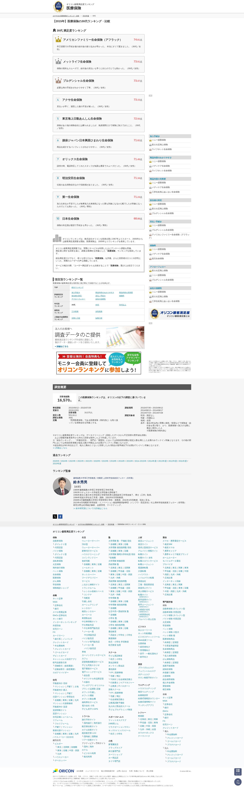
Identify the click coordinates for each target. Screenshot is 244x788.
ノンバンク (68, 639)
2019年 (105, 461)
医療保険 (57, 578)
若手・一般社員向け (149, 653)
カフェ (85, 658)
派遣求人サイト (145, 588)
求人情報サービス (146, 591)
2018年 (113, 461)
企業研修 (142, 643)
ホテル (85, 750)
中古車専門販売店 (92, 628)
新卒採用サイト (145, 600)
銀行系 (58, 639)
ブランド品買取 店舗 (91, 689)
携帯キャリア (171, 551)
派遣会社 (142, 581)
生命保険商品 (169, 649)
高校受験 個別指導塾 (117, 581)
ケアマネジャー (127, 682)
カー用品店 (113, 758)
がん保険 (57, 581)
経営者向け (145, 647)
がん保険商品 (169, 659)
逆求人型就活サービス (148, 547)
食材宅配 (86, 561)
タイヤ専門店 (114, 761)
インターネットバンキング (65, 622)
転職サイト (143, 554)
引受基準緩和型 (171, 646)
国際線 (95, 736)
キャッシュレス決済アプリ (65, 659)
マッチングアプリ (146, 705)
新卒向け (144, 657)
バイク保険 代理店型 (172, 619)
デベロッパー (61, 760)
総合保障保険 (169, 679)
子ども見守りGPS (90, 709)
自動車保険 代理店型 (172, 612)
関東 (156, 719)
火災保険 (57, 564)
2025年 (56, 461)
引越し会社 (87, 601)
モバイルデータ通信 (171, 561)
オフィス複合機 (89, 699)
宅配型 (87, 598)
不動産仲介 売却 (60, 683)
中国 (186, 571)
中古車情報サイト (90, 621)
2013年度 (162, 461)
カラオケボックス (146, 733)
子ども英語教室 (115, 656)
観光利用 (88, 756)
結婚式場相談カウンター (149, 698)
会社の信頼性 (100, 299)
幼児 (112, 659)
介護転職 (142, 571)
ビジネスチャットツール (149, 637)
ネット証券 (58, 598)
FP (111, 672)
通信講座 (112, 669)
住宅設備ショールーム (63, 717)
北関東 (66, 747)
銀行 (57, 609)
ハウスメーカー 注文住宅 (63, 737)
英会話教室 (113, 662)
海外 (92, 746)
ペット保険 (58, 571)
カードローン (59, 635)
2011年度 (183, 461)
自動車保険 (58, 541)
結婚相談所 (143, 695)
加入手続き (76, 293)
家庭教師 (112, 638)
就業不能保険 (169, 666)
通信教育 (112, 631)
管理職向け (145, 650)
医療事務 (119, 672)
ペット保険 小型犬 (171, 632)
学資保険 (57, 584)
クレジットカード (61, 642)
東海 (65, 700)
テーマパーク (144, 736)
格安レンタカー (89, 611)
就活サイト (143, 544)
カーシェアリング (90, 605)
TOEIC (113, 679)
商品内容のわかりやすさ (104, 293)
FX (54, 632)
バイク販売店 (88, 638)
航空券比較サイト (90, 726)
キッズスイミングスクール (119, 730)
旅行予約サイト (89, 719)
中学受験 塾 (113, 598)
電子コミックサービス (92, 672)
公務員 (113, 686)
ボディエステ (144, 674)
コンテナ (88, 594)
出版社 (87, 682)
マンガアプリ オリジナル (93, 685)
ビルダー (59, 743)
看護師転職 (143, 568)
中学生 (121, 635)
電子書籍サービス (90, 668)
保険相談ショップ (61, 588)
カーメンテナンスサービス (94, 655)
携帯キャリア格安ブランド (176, 554)
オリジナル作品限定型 (94, 678)
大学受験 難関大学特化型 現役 (121, 554)
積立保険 (167, 689)
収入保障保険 (171, 656)
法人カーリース (145, 630)
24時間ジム (113, 723)
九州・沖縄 (115, 578)
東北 (59, 747)
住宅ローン (58, 629)
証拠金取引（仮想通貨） (66, 669)
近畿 (71, 700)
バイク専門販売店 (92, 642)
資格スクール (114, 689)
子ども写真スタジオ (91, 665)
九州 (77, 700)
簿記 (118, 676)
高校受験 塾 (113, 564)
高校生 (113, 635)
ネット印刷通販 (145, 633)
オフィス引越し (89, 692)
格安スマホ (170, 547)
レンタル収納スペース (94, 591)
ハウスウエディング (147, 688)
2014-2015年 (140, 461)
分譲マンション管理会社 (64, 697)
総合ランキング (77, 287)
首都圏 (58, 700)
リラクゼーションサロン (119, 727)
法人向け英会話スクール (119, 706)
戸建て (70, 686)
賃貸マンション (60, 713)
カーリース (87, 615)
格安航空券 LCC (89, 733)
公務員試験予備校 (116, 703)
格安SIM (168, 544)
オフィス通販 (88, 695)
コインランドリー (90, 558)
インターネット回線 (171, 581)
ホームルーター (170, 558)
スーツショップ (115, 754)
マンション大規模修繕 (63, 703)
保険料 (121, 296)
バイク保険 (58, 551)
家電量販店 (113, 744)
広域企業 (169, 578)
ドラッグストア (115, 748)
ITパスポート (124, 686)
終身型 (168, 642)
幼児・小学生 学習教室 (118, 642)
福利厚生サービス (90, 702)
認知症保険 (168, 669)
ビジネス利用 (90, 753)
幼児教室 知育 (114, 645)
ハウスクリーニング (91, 554)
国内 (86, 746)
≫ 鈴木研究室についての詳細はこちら (90, 508)
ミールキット (88, 568)
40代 (97, 305)
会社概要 (80, 771)
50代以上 (122, 305)
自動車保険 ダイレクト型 (174, 609)
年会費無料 (60, 646)
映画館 (141, 716)
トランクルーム (89, 588)
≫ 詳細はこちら (60, 448)
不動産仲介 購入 (60, 690)
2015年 (130, 461)
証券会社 (59, 605)
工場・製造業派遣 (146, 584)
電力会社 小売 (88, 705)
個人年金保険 (169, 682)
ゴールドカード (62, 652)
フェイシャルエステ (147, 671)
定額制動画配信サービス (93, 662)
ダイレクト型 (61, 544)
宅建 (112, 676)
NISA (55, 602)
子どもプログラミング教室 (120, 709)
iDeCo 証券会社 (60, 615)
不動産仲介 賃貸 (60, 707)
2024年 (64, 461)
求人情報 (149, 771)
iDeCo (165, 711)
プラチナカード (174, 744)
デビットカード (60, 656)
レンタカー (87, 608)
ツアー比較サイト (90, 740)
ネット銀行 (58, 619)
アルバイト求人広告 (147, 619)
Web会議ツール (145, 640)
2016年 (121, 461)
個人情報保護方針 (108, 771)
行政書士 (114, 682)
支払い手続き (100, 296)
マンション (60, 686)
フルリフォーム (62, 723)
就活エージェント (146, 541)
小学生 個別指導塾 (116, 625)
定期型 (175, 642)
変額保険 (167, 686)
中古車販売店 (88, 625)
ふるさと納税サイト (91, 584)
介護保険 (167, 676)
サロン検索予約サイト (148, 677)
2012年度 (172, 461)
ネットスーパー (89, 574)
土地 (77, 686)
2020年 (97, 461)
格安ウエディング (146, 692)
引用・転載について (136, 771)
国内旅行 (88, 723)
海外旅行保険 (59, 568)
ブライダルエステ (146, 667)
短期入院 (98, 318)
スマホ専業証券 (60, 612)
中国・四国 (74, 750)
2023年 (72, 461)
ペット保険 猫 (169, 635)
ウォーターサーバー (91, 541)
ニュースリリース (92, 771)
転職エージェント (146, 564)
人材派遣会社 (144, 615)
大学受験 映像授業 (116, 561)
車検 (84, 652)
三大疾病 (75, 311)
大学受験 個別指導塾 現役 (119, 547)
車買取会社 (87, 618)
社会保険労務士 (125, 679)
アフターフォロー (78, 299)
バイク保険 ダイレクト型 (174, 615)
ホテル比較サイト (90, 730)
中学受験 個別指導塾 (117, 605)
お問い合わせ (122, 771)
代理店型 (59, 547)
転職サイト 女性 (145, 558)
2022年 (80, 461)
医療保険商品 (169, 639)
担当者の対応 (77, 296)
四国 (167, 574)
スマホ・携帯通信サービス (174, 541)
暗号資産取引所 (60, 662)
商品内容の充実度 (126, 293)
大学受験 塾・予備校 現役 (119, 541)
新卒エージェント (146, 605)
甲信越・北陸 (124, 571)
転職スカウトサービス (148, 561)
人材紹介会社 (144, 610)
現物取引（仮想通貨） (65, 666)
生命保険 (57, 574)
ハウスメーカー (62, 757)
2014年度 (152, 461)
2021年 (89, 461)
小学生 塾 (112, 618)
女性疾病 (98, 311)
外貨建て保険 (169, 672)
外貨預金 (57, 625)
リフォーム (58, 720)
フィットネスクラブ (117, 720)
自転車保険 (58, 561)
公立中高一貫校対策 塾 (118, 611)
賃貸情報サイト (60, 710)
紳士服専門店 (114, 751)
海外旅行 (98, 723)
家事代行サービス (90, 551)
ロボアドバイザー (61, 672)
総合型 (87, 675)
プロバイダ (168, 564)
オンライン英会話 (116, 666)
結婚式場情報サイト (147, 702)
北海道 (113, 568)
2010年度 (57, 463)
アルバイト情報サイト (148, 551)
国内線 (87, 736)
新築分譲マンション (62, 730)
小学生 (129, 635)
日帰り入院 (76, 318)
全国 (154, 729)
